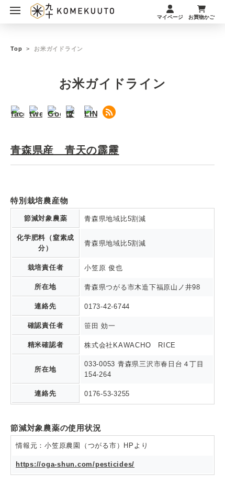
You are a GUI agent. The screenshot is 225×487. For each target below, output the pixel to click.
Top (16, 48)
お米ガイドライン (58, 48)
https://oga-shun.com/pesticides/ (75, 464)
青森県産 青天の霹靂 (64, 150)
